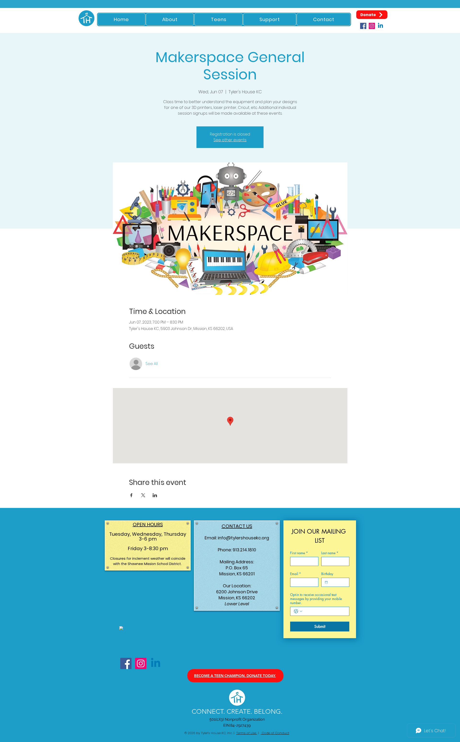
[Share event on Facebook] (131, 495)
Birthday (327, 574)
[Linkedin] (380, 26)
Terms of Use (246, 733)
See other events (230, 140)
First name (299, 553)
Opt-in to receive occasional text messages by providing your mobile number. (316, 599)
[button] (170, 19)
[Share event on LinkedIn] (155, 495)
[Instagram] (372, 26)
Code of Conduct (275, 733)
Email (295, 574)
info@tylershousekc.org (243, 538)
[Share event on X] (143, 495)
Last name (329, 553)
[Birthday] (326, 582)
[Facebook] (363, 26)
